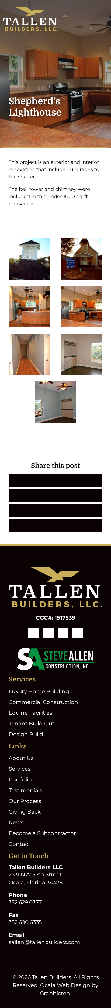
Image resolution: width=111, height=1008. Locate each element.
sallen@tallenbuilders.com (44, 942)
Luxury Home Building (39, 691)
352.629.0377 (25, 902)
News (16, 822)
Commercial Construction (43, 702)
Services (19, 769)
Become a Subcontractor (42, 833)
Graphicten (55, 993)
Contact (19, 844)
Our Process (25, 801)
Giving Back (25, 812)
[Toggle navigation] (104, 19)
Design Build (26, 734)
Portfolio (20, 779)
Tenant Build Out (31, 723)
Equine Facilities (30, 713)
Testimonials (25, 790)
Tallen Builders (51, 977)
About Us (21, 758)
